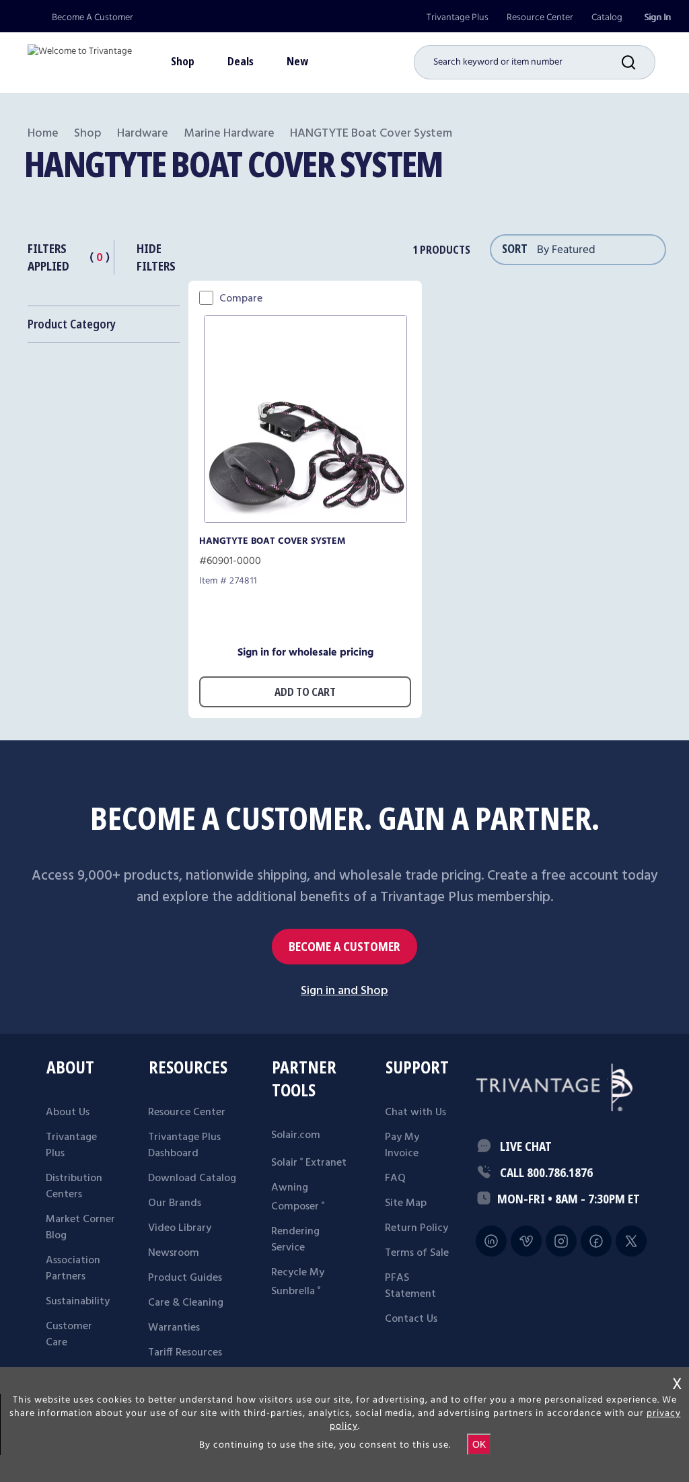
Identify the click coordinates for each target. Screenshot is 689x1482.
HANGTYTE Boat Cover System (272, 541)
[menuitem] (458, 17)
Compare (240, 299)
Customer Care (69, 1334)
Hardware (142, 133)
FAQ (395, 1178)
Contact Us (411, 1319)
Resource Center (540, 17)
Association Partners (73, 1268)
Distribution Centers (74, 1186)
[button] (638, 62)
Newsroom (173, 1253)
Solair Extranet (309, 1163)
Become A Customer (92, 17)
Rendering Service (295, 1240)
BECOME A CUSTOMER (344, 947)
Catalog (606, 17)
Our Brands (174, 1203)
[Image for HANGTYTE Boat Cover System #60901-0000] (305, 519)
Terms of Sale (417, 1253)
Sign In (657, 17)
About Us (67, 1112)
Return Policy (416, 1228)
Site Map (406, 1203)
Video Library (179, 1228)
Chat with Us (415, 1112)
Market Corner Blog (80, 1227)
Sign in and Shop (344, 991)
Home (43, 133)
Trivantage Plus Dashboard (184, 1145)
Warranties (174, 1328)
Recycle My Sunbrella (297, 1282)
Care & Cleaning (185, 1303)
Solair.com (295, 1135)
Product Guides (185, 1278)
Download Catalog (192, 1178)
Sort (515, 248)
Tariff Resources (185, 1353)
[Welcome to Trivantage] (80, 57)
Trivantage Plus (457, 17)
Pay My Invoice (402, 1145)
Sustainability (78, 1301)
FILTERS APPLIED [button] (48, 256)
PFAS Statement (410, 1286)
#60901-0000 (230, 561)
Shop (88, 133)
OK (479, 1444)
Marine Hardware (229, 133)
